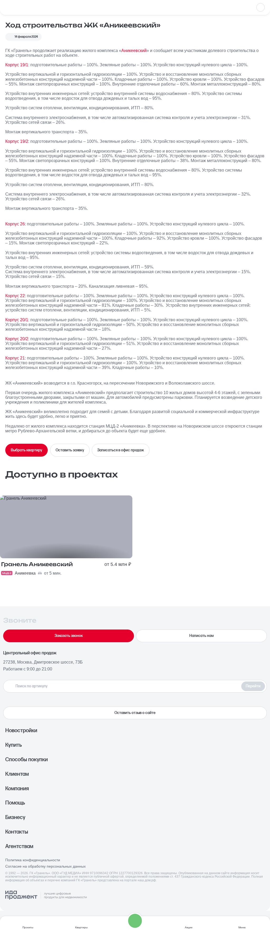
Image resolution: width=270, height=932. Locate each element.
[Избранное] (260, 7)
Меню (242, 927)
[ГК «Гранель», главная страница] (22, 7)
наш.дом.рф (147, 880)
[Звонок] (135, 921)
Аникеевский (134, 50)
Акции (188, 927)
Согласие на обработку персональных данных (45, 866)
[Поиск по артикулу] (123, 686)
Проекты (27, 927)
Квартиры (81, 927)
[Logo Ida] (45, 895)
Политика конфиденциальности (32, 860)
